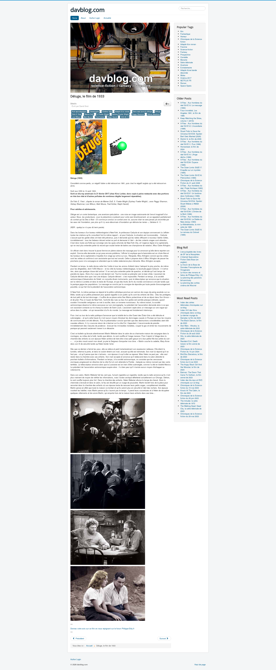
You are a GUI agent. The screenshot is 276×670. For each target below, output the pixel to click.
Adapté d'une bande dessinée (188, 71)
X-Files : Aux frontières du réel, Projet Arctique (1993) (191, 186)
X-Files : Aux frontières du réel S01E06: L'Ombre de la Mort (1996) (191, 211)
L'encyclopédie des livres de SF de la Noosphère (190, 253)
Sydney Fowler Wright (120, 114)
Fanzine (183, 46)
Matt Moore (88, 117)
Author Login (94, 18)
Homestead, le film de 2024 (189, 148)
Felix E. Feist (76, 114)
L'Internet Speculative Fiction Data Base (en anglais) (189, 259)
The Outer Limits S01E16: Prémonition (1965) (191, 176)
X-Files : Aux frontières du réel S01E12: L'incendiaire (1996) (191, 126)
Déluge (158, 111)
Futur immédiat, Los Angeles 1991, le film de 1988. (190, 113)
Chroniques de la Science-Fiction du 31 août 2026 (191, 181)
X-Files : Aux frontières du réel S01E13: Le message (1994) (191, 105)
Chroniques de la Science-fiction (191, 40)
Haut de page (200, 664)
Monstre (183, 59)
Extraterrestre (186, 67)
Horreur (183, 36)
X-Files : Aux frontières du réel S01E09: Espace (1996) (191, 162)
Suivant (163, 638)
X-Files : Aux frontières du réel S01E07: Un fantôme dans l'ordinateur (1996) (191, 193)
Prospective (185, 54)
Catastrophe (94, 111)
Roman (183, 83)
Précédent (79, 638)
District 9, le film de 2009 (190, 139)
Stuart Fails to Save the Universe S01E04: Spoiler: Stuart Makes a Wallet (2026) (191, 202)
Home (74, 18)
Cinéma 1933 (107, 111)
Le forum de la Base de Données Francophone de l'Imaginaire (191, 267)
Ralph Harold (112, 117)
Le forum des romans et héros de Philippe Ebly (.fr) (191, 273)
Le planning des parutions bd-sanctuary (191, 279)
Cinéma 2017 (185, 78)
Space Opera (185, 85)
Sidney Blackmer (153, 114)
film (181, 31)
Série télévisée (186, 62)
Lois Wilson (76, 117)
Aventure (184, 65)
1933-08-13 (125, 117)
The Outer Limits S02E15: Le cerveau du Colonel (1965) (191, 232)
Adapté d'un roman (122, 111)
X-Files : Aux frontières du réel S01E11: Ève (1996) (191, 142)
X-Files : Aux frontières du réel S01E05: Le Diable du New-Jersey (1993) (191, 219)
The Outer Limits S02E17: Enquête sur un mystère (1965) (191, 170)
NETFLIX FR (185, 80)
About (83, 18)
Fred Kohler (99, 117)
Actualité (107, 18)
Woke (182, 75)
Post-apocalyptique (79, 111)
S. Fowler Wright (103, 114)
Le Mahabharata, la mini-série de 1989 (190, 225)
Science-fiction (186, 49)
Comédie (184, 57)
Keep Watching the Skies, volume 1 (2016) (191, 119)
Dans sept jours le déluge (142, 111)
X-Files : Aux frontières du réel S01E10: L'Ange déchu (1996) (191, 154)
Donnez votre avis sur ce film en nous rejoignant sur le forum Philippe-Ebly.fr (102, 628)
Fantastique (185, 34)
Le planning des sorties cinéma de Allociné (190, 284)
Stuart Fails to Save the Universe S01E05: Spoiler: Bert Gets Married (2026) (191, 134)
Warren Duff (89, 114)
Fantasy (183, 52)
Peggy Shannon (138, 114)
